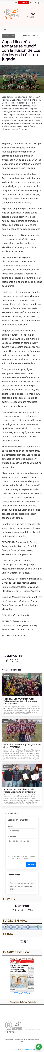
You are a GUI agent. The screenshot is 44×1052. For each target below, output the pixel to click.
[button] (16, 2)
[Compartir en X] (11, 661)
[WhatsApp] (31, 2)
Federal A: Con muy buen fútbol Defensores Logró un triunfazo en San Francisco (20, 701)
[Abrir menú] (5, 29)
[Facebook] (35, 2)
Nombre (10, 826)
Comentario (12, 837)
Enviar (31, 864)
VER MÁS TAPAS (22, 993)
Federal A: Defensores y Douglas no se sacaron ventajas (22, 745)
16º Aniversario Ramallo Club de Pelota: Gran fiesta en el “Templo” (19, 790)
